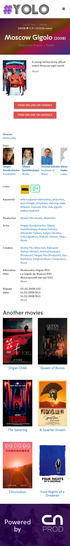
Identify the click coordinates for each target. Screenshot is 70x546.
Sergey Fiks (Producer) (47, 255)
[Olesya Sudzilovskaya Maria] (31, 179)
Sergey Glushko (52, 233)
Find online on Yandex (35, 105)
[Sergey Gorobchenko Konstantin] (12, 179)
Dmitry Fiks (9, 138)
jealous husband (29, 210)
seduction (58, 199)
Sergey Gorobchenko (33, 225)
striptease (42, 203)
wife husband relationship (35, 199)
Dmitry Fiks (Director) (32, 248)
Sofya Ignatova (29, 237)
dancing (53, 203)
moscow (36, 207)
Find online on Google (35, 115)
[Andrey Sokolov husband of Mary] (50, 179)
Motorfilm (50, 218)
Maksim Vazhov (48, 237)
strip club (47, 207)
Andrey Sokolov (47, 229)
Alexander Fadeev (30, 233)
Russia (50, 45)
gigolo (57, 207)
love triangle (27, 203)
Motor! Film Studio (31, 218)
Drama (43, 24)
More (35, 71)
